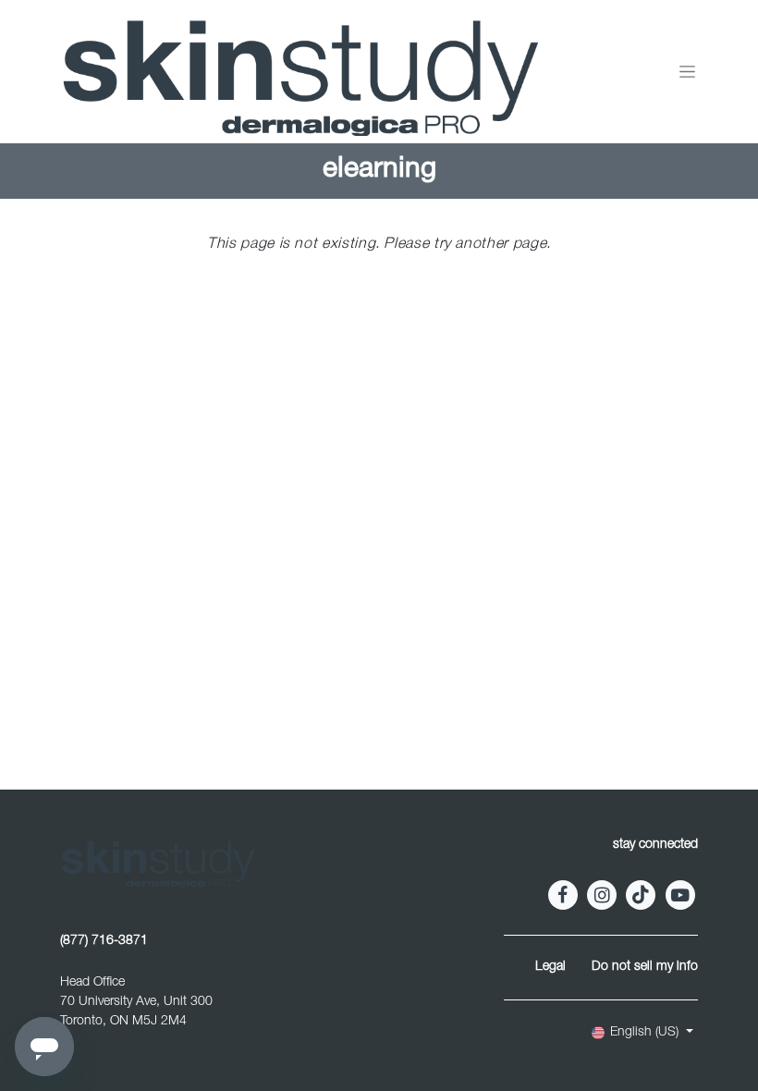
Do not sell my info (645, 967)
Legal (550, 967)
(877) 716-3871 (104, 941)
